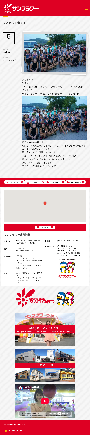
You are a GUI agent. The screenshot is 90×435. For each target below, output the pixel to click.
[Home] (21, 8)
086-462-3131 (67, 248)
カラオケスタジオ (36, 280)
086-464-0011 (69, 251)
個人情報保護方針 (15, 431)
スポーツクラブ (32, 278)
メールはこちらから (64, 246)
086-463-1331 (68, 253)
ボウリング (20, 278)
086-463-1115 (70, 255)
